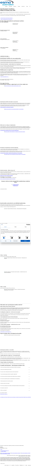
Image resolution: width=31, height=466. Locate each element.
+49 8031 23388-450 (3, 451)
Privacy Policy (17, 465)
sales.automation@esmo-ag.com (5, 450)
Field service (23, 6)
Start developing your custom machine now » (6, 331)
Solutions (6, 6)
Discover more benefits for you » (4, 76)
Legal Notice (13, 465)
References (15, 6)
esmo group (29, 465)
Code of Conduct (7, 465)
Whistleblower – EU (22, 465)
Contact (27, 6)
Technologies (10, 6)
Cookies (26, 465)
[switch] (12, 237)
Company (19, 6)
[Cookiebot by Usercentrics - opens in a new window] (27, 224)
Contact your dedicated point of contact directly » (6, 19)
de (29, 6)
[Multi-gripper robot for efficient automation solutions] (15, 92)
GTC (10, 465)
